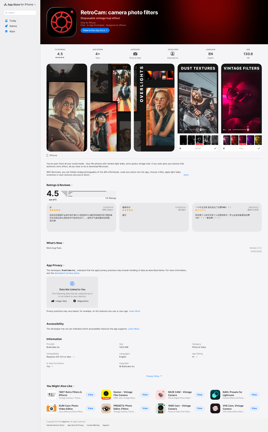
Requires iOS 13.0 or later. (59, 356)
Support (106, 425)
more (186, 175)
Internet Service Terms (55, 425)
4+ (193, 356)
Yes (48, 366)
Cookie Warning (93, 425)
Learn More (134, 311)
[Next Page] (265, 108)
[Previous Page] (43, 108)
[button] (20, 20)
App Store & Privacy (76, 425)
